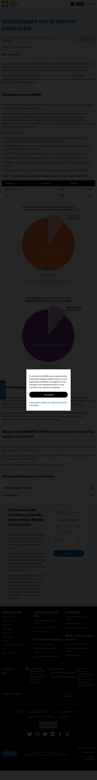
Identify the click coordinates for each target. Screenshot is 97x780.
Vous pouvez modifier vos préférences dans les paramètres (48, 403)
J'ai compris (48, 394)
